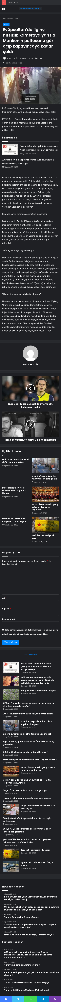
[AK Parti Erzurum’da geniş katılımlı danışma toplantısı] (45, 494)
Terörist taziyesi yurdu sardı (43, 536)
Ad (4, 598)
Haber (17, 18)
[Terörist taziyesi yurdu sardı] (45, 525)
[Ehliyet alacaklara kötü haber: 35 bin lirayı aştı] (11, 809)
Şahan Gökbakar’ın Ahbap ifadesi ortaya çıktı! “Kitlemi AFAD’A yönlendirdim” (27, 841)
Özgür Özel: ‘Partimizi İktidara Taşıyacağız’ (25, 790)
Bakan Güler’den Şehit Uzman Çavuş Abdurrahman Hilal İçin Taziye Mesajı (36, 666)
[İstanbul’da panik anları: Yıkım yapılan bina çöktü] (45, 465)
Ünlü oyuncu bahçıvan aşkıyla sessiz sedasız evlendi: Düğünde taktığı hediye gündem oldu (37, 680)
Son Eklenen (30, 654)
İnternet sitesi (8, 619)
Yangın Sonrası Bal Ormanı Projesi (22, 2)
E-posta (6, 609)
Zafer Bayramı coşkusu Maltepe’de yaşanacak (27, 733)
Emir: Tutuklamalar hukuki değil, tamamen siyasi (15, 461)
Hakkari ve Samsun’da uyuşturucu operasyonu (14, 520)
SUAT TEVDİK (12, 58)
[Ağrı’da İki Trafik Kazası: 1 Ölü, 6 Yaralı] (11, 866)
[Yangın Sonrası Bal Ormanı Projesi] (11, 694)
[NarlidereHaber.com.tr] (30, 8)
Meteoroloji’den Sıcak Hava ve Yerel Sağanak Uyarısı (14, 490)
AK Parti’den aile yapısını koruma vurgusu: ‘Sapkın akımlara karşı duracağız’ (28, 705)
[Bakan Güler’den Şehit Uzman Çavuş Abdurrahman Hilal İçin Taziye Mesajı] (10, 149)
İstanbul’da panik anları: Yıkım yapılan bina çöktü (44, 477)
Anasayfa (9, 18)
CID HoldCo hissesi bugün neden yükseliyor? (26, 752)
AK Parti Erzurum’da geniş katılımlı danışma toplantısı (45, 507)
